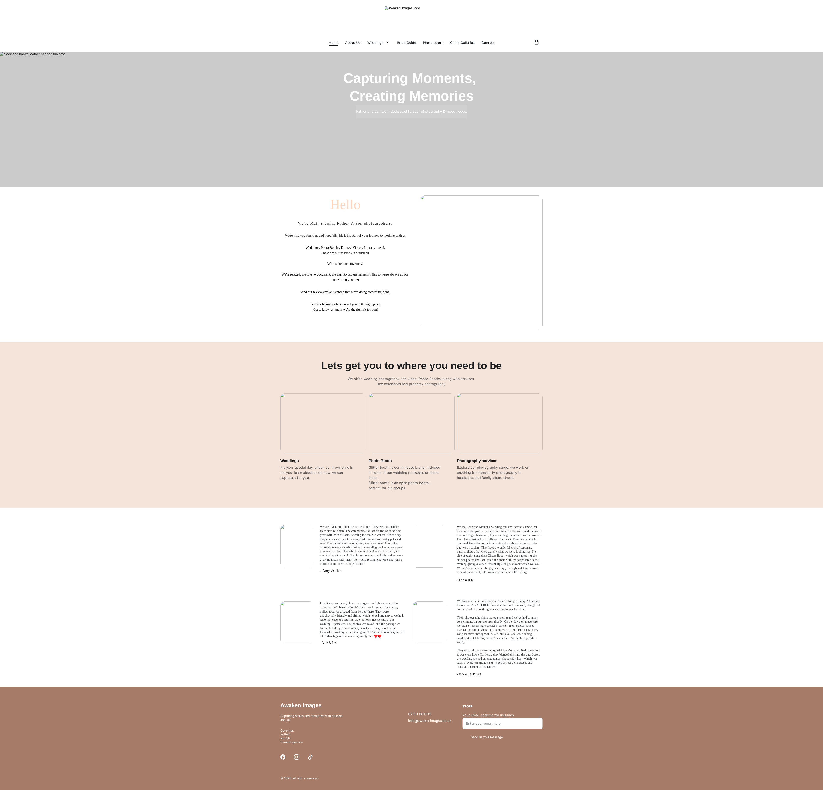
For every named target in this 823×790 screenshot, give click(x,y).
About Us (352, 42)
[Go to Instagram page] (296, 757)
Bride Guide (406, 42)
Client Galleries (462, 42)
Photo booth (433, 42)
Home (333, 42)
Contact (487, 42)
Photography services (477, 461)
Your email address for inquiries (488, 715)
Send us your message (487, 737)
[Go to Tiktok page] (310, 757)
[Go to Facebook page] (282, 757)
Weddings (375, 42)
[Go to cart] (536, 42)
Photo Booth (380, 461)
